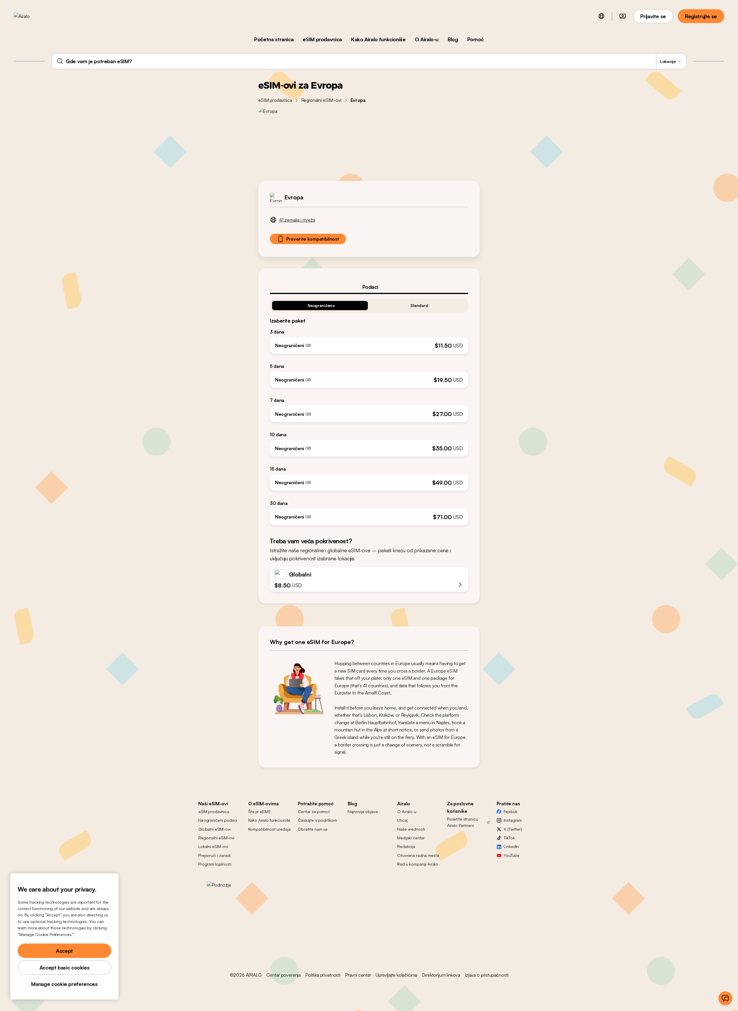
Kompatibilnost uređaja (269, 829)
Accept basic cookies (64, 967)
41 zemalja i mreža (297, 220)
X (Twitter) (513, 829)
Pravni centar (358, 975)
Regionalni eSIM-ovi (321, 100)
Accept (64, 951)
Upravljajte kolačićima (396, 975)
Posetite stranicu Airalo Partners (462, 822)
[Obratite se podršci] (725, 998)
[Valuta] (622, 16)
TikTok (509, 837)
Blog (453, 39)
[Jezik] (601, 16)
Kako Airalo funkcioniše (378, 39)
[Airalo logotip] (31, 16)
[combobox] (369, 61)
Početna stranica (273, 39)
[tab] (369, 287)
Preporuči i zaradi (214, 855)
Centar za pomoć (314, 811)
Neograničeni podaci (217, 820)
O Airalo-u (426, 39)
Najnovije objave (363, 811)
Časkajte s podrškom (317, 820)
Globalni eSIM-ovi (214, 829)
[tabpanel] (369, 409)
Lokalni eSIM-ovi (213, 846)
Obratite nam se (312, 829)
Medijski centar (411, 837)
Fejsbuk (510, 811)
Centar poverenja (283, 975)
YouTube (511, 855)
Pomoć (475, 39)
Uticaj (402, 820)
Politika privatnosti (322, 975)
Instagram (513, 820)
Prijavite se (653, 16)
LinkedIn (511, 846)
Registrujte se (701, 16)
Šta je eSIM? (259, 811)
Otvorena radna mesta (418, 855)
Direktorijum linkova (441, 975)
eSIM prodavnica (322, 39)
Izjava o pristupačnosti (486, 975)
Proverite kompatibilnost (312, 239)
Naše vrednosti (411, 829)
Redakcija (406, 846)
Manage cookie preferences (64, 984)
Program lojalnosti (214, 864)
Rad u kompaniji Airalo (417, 864)
